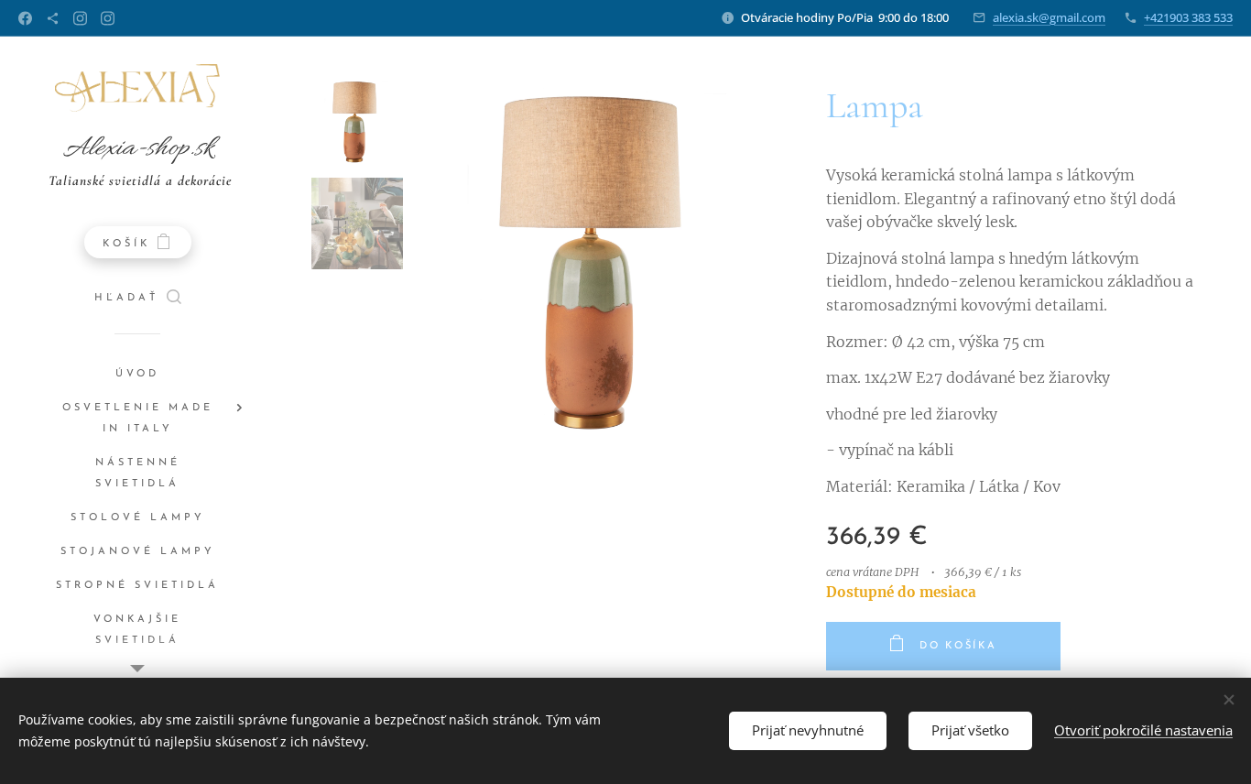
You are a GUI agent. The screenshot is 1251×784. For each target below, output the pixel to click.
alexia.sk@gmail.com (1049, 17)
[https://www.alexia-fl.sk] (52, 18)
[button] (137, 298)
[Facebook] (25, 18)
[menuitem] (137, 374)
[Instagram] (80, 18)
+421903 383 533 (1188, 17)
